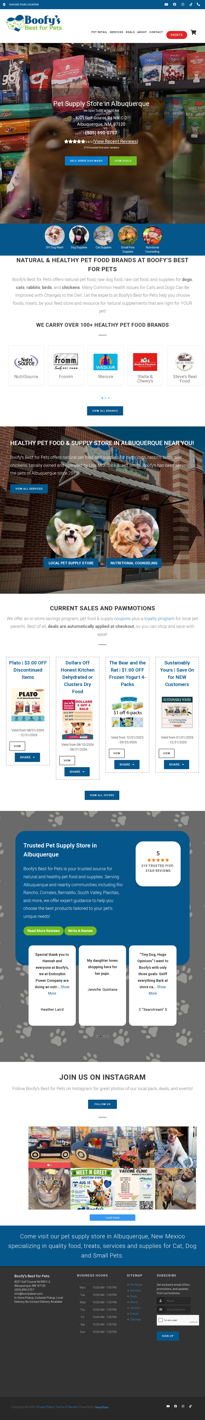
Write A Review (80, 931)
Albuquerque (35, 884)
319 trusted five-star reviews (158, 868)
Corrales (48, 892)
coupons (122, 618)
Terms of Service (66, 1407)
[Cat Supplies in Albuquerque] (103, 235)
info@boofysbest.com (28, 1293)
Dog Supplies (79, 247)
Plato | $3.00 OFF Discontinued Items (28, 670)
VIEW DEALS (123, 160)
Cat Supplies (104, 247)
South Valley (89, 892)
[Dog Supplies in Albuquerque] (79, 235)
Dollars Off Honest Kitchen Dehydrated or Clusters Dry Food (77, 677)
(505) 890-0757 (101, 132)
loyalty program (159, 618)
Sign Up (168, 1335)
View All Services (29, 488)
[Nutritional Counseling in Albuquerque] (152, 235)
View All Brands (105, 410)
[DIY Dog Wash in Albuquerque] (54, 235)
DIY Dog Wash (54, 247)
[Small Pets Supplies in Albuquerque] (128, 235)
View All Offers (102, 795)
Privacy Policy (45, 1407)
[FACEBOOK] (175, 4)
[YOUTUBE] (166, 4)
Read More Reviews (43, 931)
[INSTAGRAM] (183, 4)
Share (26, 757)
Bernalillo (67, 892)
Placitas (111, 892)
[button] (97, 1036)
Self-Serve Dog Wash (86, 160)
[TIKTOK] (191, 4)
